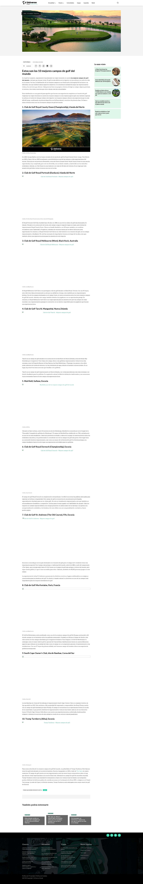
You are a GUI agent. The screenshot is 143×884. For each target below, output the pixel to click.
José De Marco (26, 61)
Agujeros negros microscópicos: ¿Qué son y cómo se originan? (29, 867)
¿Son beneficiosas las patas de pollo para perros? (49, 858)
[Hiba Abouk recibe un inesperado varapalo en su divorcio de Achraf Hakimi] (33, 816)
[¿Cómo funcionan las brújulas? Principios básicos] (116, 72)
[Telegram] (47, 66)
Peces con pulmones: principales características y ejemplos (49, 849)
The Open (79, 771)
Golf (45, 790)
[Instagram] (111, 835)
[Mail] (115, 835)
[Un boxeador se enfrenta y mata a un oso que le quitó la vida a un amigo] (79, 816)
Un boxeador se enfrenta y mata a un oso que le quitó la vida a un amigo (78, 820)
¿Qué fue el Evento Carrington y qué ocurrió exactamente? (30, 848)
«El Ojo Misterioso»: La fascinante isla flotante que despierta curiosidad (68, 857)
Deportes (36, 13)
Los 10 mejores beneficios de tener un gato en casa (49, 854)
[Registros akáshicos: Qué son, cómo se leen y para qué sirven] (116, 114)
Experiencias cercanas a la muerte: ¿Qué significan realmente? (29, 853)
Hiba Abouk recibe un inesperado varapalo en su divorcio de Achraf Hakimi (32, 820)
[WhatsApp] (43, 66)
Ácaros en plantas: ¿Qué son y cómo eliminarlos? (49, 867)
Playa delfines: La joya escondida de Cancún (66, 862)
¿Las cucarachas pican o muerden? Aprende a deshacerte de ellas (48, 863)
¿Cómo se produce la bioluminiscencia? (27, 862)
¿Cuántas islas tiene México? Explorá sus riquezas (68, 852)
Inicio (24, 13)
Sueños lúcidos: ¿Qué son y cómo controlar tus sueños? (29, 858)
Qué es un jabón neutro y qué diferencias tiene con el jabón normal (102, 102)
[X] (39, 66)
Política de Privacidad (28, 876)
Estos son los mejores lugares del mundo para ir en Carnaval (68, 866)
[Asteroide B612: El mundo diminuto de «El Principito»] (116, 82)
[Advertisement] (107, 133)
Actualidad (30, 13)
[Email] (51, 66)
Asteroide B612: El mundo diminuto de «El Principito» (103, 80)
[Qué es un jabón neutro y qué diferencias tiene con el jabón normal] (116, 103)
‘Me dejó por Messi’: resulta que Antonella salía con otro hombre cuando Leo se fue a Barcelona (55, 820)
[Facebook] (36, 66)
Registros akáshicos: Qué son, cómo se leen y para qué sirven (102, 113)
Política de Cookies (41, 876)
